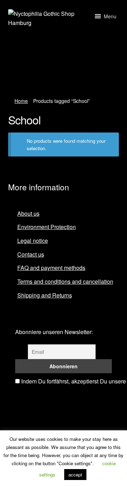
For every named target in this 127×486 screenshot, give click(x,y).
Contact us (30, 254)
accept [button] (75, 474)
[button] (110, 16)
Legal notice (32, 240)
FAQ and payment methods (51, 268)
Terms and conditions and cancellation (65, 281)
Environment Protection (46, 227)
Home (21, 100)
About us (28, 213)
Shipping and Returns (44, 295)
